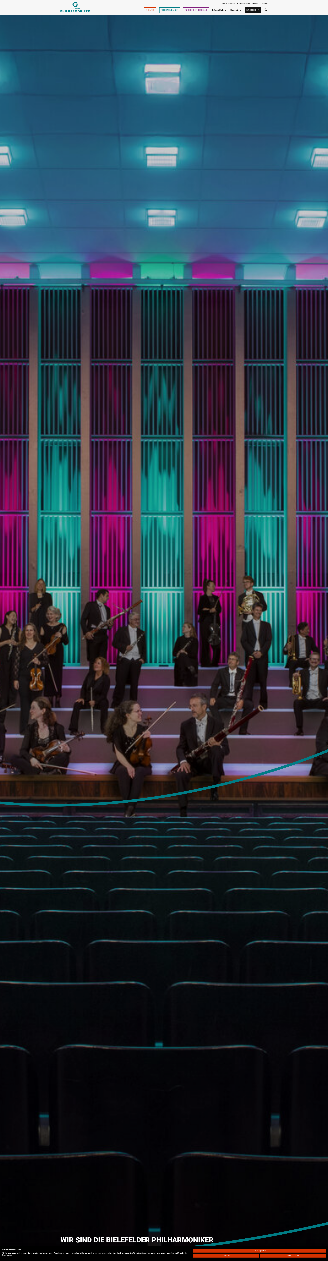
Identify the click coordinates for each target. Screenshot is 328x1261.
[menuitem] (150, 10)
